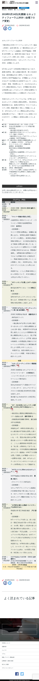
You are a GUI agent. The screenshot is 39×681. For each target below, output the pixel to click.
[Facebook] (4, 28)
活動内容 (4, 646)
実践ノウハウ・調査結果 (8, 657)
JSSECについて (6, 643)
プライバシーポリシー (7, 668)
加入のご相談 (5, 664)
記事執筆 (19, 626)
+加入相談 (19, 632)
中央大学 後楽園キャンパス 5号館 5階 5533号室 (22, 127)
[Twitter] (9, 28)
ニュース (4, 650)
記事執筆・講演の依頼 (7, 660)
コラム (3, 653)
